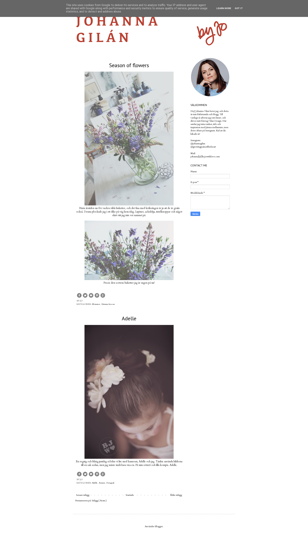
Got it (239, 8)
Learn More (223, 8)
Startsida (130, 495)
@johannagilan (198, 143)
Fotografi (110, 482)
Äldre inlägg (176, 495)
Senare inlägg (82, 495)
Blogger (159, 526)
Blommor (96, 304)
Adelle (129, 318)
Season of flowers (129, 65)
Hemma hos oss (108, 304)
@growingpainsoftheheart (203, 146)
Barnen (102, 482)
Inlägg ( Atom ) (99, 500)
